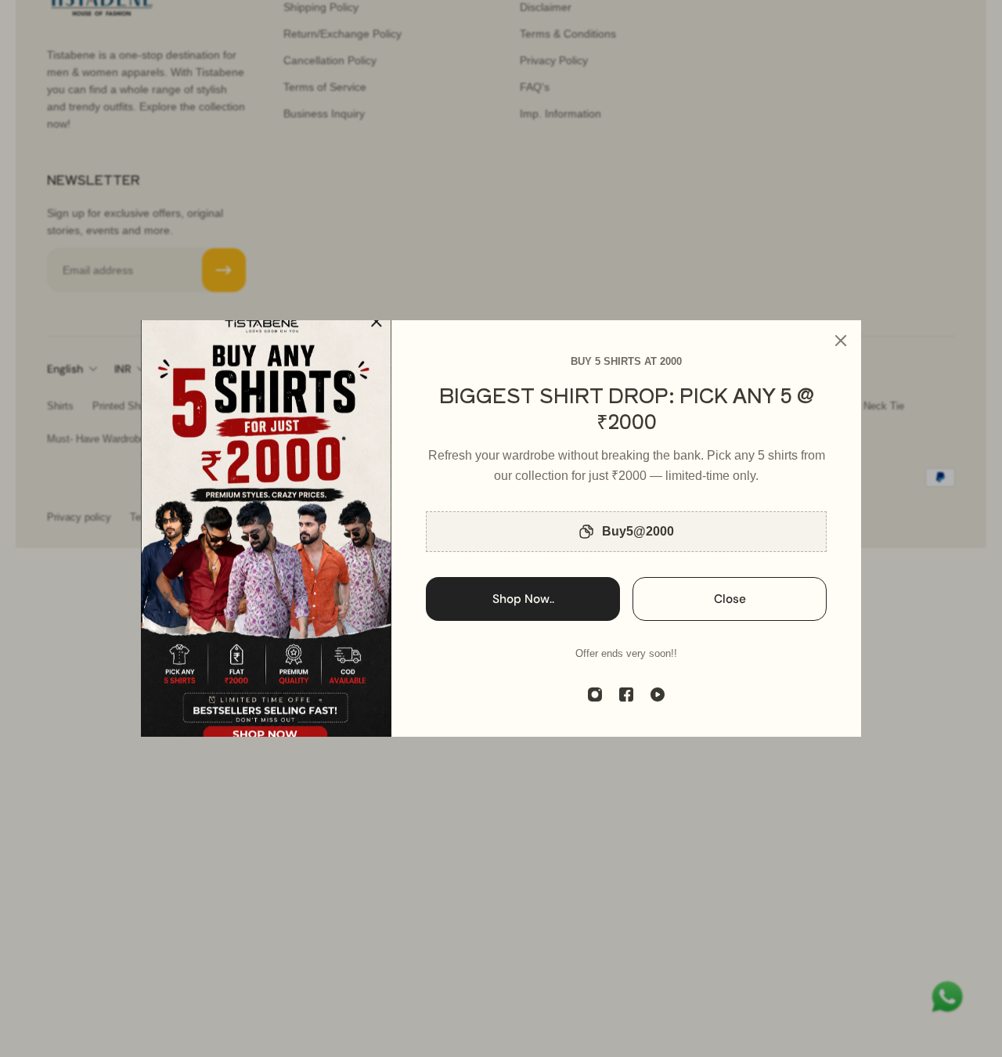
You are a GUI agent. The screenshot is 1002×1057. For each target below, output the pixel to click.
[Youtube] (657, 694)
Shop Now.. (523, 599)
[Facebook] (626, 694)
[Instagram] (595, 694)
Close (730, 599)
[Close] (841, 340)
